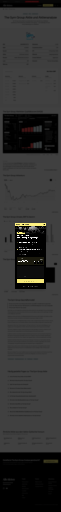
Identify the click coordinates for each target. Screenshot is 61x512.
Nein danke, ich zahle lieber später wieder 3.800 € (30, 286)
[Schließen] (44, 227)
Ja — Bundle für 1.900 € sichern (30, 281)
